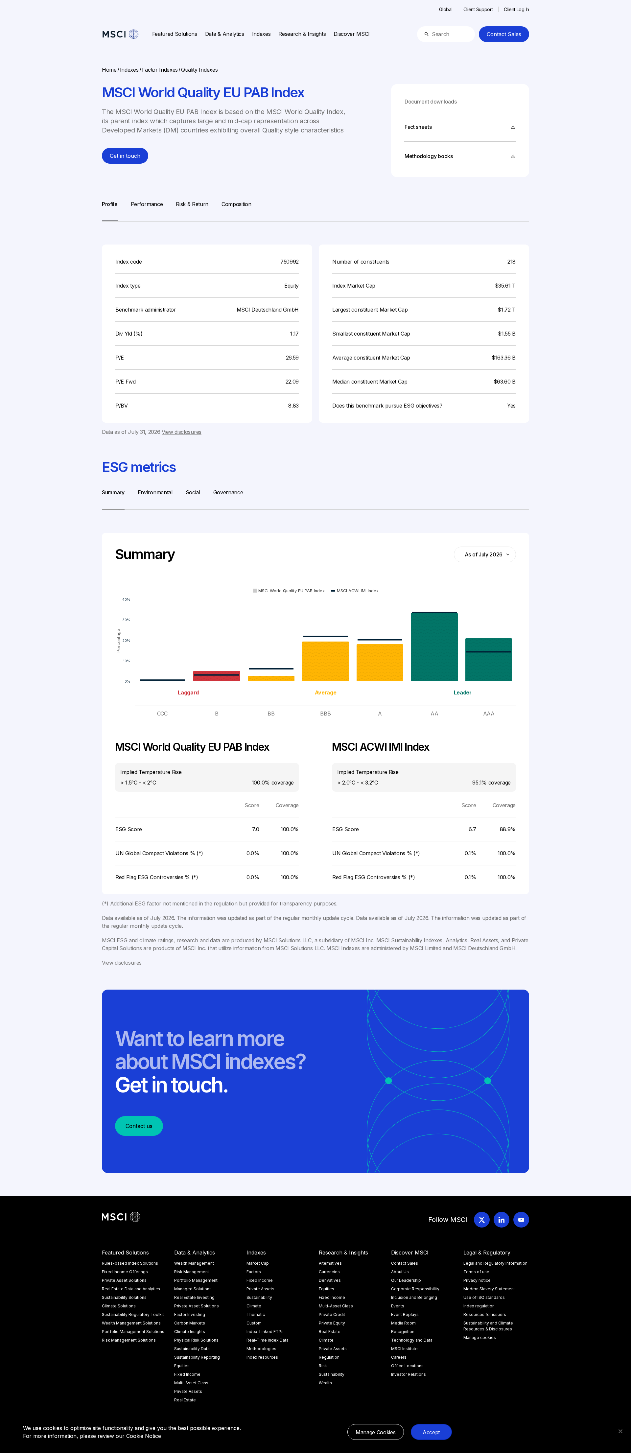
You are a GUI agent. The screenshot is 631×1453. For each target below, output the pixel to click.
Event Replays (405, 1314)
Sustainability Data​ (192, 1348)
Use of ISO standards (484, 1297)
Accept (431, 1432)
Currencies (329, 1271)
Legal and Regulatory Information (495, 1263)
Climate (253, 1305)
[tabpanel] (315, 329)
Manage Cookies (376, 1432)
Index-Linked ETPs (265, 1331)
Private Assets (188, 1391)
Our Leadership (406, 1280)
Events (397, 1305)
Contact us (139, 1126)
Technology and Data (411, 1340)
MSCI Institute (404, 1348)
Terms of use (476, 1271)
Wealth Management (194, 1263)
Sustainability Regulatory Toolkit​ (133, 1314)
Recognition (402, 1331)
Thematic (255, 1314)
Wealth (325, 1382)
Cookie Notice (143, 1436)
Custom (254, 1323)
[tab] (110, 210)
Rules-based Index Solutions (130, 1263)
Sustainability (259, 1297)
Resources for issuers (484, 1314)
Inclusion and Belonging (414, 1297)
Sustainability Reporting (197, 1357)
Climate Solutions (119, 1305)
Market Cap (257, 1263)
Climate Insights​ (189, 1331)
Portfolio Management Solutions (133, 1331)
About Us (400, 1271)
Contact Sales (504, 34)
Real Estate (185, 1399)
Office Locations (407, 1365)
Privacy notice (477, 1280)
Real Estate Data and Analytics (131, 1288)
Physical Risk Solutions (196, 1340)
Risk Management (191, 1271)
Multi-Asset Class (191, 1382)
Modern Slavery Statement (489, 1288)
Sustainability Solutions (124, 1297)
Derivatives (330, 1280)
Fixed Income (187, 1374)
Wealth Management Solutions (131, 1323)
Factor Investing (189, 1314)
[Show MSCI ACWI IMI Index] (355, 590)
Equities (182, 1365)
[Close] (620, 1431)
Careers (399, 1357)
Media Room (403, 1323)
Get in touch (125, 155)
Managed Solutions (193, 1288)
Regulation (329, 1357)
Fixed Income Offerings (125, 1271)
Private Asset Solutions (124, 1280)
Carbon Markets (189, 1323)
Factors (253, 1271)
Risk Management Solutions (129, 1340)
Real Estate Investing (194, 1297)
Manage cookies (479, 1337)
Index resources (262, 1357)
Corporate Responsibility (415, 1288)
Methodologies (261, 1348)
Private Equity (332, 1323)
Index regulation (479, 1305)
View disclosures (181, 432)
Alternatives (330, 1263)
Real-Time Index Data (267, 1340)
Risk (323, 1365)
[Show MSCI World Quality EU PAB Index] (289, 590)
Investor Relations (408, 1374)
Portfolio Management (196, 1280)
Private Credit (332, 1314)
